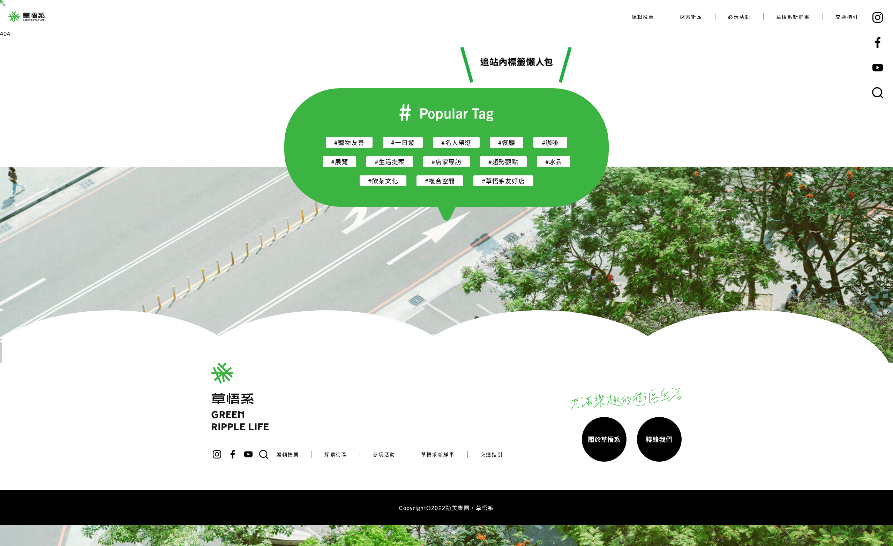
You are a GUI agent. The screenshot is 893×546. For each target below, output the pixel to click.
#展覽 (339, 162)
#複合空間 (440, 181)
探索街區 (691, 17)
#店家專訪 (446, 162)
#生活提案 (390, 162)
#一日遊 (402, 142)
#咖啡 (550, 142)
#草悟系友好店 (503, 181)
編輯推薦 (643, 17)
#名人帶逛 (456, 142)
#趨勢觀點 (503, 162)
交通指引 (846, 17)
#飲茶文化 (383, 181)
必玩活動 (739, 17)
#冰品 (553, 162)
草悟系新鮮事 (793, 17)
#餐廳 (506, 142)
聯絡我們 (659, 439)
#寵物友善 (349, 142)
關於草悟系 (604, 439)
